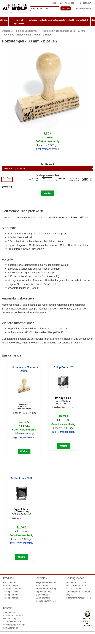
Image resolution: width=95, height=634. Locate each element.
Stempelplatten (11, 598)
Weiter (47, 193)
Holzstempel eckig (65, 31)
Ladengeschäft (75, 578)
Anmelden (69, 3)
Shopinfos (41, 578)
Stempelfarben (11, 595)
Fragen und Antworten (46, 582)
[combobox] (45, 8)
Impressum (41, 592)
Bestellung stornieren (46, 601)
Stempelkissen (11, 592)
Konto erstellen (84, 3)
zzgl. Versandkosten (47, 149)
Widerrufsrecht (43, 598)
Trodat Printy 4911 (21, 478)
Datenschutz (42, 595)
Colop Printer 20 (63, 367)
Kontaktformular (10, 628)
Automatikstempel (12, 588)
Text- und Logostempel (26, 31)
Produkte (8, 578)
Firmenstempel (11, 585)
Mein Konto (57, 3)
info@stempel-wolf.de (15, 625)
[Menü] (91, 611)
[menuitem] (4, 20)
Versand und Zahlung (46, 588)
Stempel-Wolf (9, 612)
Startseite (7, 31)
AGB (50, 592)
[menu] (47, 22)
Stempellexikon (43, 585)
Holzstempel (47, 31)
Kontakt (7, 608)
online (16, 342)
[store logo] (14, 9)
